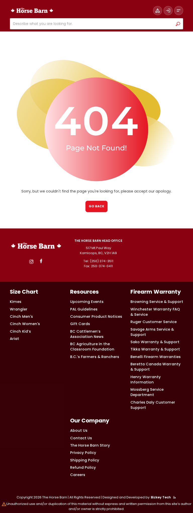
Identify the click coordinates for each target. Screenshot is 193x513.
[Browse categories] (157, 10)
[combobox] (92, 24)
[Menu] (178, 10)
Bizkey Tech (161, 497)
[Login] (168, 10)
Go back (96, 206)
